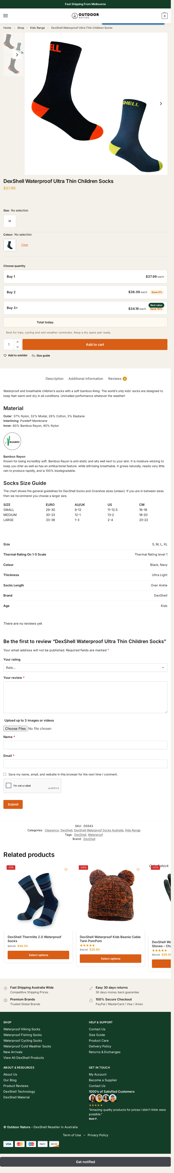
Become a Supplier (103, 1080)
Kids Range (37, 27)
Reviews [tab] (117, 379)
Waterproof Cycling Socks (22, 1041)
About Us (10, 1074)
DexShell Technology (19, 1091)
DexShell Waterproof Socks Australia (98, 830)
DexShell (66, 830)
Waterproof (95, 834)
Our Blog (10, 1080)
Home (7, 27)
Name (9, 737)
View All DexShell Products (23, 1058)
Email (8, 756)
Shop (20, 27)
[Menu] (9, 16)
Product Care (99, 1041)
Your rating (11, 659)
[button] (164, 16)
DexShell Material (16, 1097)
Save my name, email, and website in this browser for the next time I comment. (63, 774)
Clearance (52, 830)
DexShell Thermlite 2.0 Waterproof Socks (34, 939)
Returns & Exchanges (105, 1052)
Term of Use (72, 1135)
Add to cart (95, 344)
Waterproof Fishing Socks (22, 1035)
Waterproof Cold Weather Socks (27, 1046)
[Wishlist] (66, 869)
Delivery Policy (100, 1046)
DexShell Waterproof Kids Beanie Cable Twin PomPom (110, 939)
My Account (98, 1074)
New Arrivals (12, 1052)
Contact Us (97, 1029)
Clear (24, 244)
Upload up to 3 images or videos (29, 720)
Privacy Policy (98, 1135)
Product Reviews (15, 1086)
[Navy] (9, 245)
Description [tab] (54, 379)
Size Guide (97, 1035)
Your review (14, 678)
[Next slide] (160, 103)
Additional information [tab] (86, 379)
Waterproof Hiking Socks (21, 1029)
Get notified (85, 1162)
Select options (38, 955)
